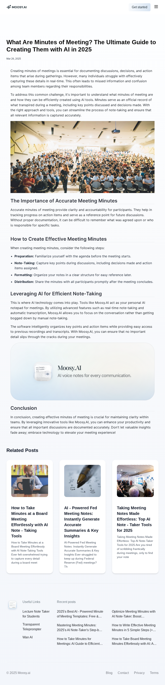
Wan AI (28, 637)
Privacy (139, 673)
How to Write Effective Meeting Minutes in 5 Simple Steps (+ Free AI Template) (134, 628)
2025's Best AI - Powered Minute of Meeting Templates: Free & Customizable (80, 614)
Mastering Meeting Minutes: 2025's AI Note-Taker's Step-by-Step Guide (79, 628)
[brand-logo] (30, 7)
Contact (123, 673)
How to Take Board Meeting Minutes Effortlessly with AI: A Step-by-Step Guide (132, 641)
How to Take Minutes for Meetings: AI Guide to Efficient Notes (78, 641)
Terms (154, 673)
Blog (109, 673)
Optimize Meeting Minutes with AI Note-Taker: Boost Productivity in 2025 (134, 614)
